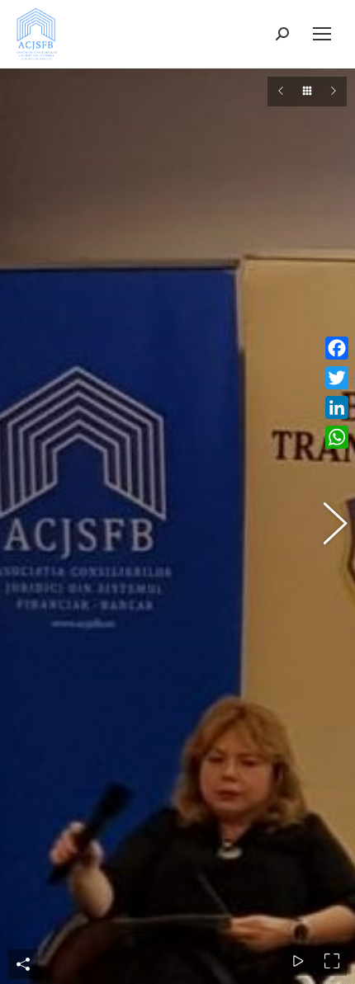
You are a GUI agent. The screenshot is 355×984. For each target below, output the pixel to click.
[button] (29, 526)
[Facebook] (337, 348)
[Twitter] (337, 378)
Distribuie (23, 964)
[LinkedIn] (337, 407)
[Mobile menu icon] (321, 33)
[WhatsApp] (337, 437)
